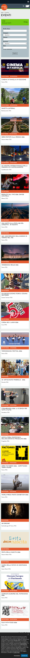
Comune (5, 37)
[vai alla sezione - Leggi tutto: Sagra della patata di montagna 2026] (15, 566)
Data (4, 45)
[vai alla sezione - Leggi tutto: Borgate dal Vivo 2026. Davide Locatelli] (15, 187)
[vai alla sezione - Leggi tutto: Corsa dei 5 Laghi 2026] (15, 315)
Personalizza (17, 655)
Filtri (26, 22)
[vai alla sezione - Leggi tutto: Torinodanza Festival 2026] (15, 344)
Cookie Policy (16, 652)
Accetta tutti (24, 655)
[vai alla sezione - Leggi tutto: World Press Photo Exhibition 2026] (15, 487)
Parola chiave (6, 28)
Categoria (5, 33)
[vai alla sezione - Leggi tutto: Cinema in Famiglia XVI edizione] (15, 72)
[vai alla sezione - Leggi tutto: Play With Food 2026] (15, 615)
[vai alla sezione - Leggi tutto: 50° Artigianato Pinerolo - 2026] (15, 373)
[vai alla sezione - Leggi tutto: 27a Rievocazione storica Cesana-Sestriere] (15, 286)
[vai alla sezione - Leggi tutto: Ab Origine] (15, 516)
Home (2, 12)
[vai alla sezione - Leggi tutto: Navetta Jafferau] (15, 101)
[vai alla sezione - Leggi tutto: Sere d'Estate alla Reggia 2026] (15, 130)
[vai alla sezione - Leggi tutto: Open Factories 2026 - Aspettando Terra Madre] (15, 459)
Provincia (5, 41)
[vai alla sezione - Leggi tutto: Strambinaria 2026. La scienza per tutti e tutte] (15, 401)
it (26, 6)
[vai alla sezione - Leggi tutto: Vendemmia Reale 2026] (15, 258)
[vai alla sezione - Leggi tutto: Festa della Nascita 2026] (15, 545)
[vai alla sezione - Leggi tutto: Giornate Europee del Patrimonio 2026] (15, 587)
